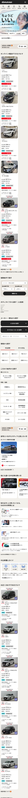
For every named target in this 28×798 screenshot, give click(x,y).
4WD (7, 400)
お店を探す (9, 8)
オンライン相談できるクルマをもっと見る (11, 272)
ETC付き (7, 419)
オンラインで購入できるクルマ (7, 376)
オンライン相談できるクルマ (8, 461)
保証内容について (5, 269)
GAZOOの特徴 (5, 38)
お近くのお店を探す (6, 470)
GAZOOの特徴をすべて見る (8, 554)
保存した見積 (24, 8)
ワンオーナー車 (7, 406)
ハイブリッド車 (7, 393)
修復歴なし (7, 387)
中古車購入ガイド (6, 578)
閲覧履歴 (19, 8)
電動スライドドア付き (7, 412)
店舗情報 (3, 459)
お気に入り (14, 8)
